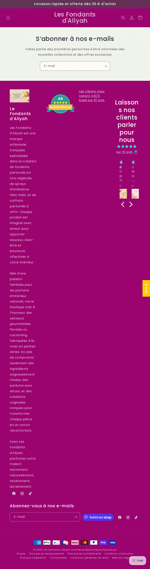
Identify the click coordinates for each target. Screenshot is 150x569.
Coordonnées (58, 557)
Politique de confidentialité (84, 553)
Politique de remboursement (46, 553)
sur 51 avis (124, 152)
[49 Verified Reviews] (60, 121)
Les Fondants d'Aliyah (57, 549)
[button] (8, 17)
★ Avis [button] (146, 288)
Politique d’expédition (33, 557)
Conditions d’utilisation (118, 553)
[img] (127, 147)
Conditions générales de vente (89, 557)
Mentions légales (122, 557)
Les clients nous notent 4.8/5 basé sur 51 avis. (92, 95)
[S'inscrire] (105, 66)
